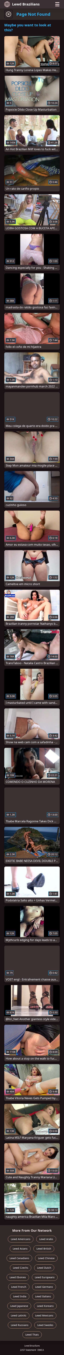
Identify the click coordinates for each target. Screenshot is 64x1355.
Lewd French (18, 1286)
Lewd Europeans (45, 1277)
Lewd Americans (20, 1239)
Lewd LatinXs (18, 1315)
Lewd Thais (32, 1334)
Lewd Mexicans (44, 1315)
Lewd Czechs (20, 1267)
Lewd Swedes (45, 1325)
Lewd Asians (20, 1248)
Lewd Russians (19, 1325)
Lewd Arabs (46, 1239)
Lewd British (43, 1248)
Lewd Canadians (19, 1258)
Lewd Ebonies (18, 1277)
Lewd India (19, 1296)
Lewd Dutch (44, 1267)
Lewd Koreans (45, 1306)
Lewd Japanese (19, 1306)
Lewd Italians (43, 1296)
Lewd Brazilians (26, 4)
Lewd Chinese (46, 1258)
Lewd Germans (44, 1286)
